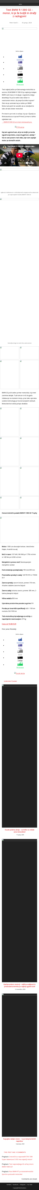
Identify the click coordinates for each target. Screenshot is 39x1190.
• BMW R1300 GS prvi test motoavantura (17, 122)
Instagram (22, 1184)
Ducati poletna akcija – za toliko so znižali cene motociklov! (19, 831)
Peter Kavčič (13, 23)
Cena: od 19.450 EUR (9, 624)
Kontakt (9, 1184)
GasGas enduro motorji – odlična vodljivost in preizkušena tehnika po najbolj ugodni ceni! (19, 985)
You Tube (29, 1184)
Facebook (15, 1184)
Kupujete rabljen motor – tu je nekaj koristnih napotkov (19, 1140)
